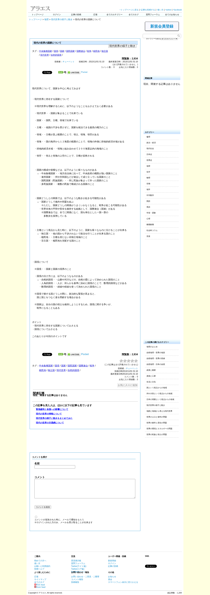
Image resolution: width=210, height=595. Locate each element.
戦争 (89, 51)
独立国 (104, 51)
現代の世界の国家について (47, 42)
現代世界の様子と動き (62, 19)
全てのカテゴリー (115, 14)
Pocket (84, 72)
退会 (110, 579)
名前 (37, 463)
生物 (148, 184)
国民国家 (70, 51)
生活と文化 (151, 382)
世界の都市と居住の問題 (157, 423)
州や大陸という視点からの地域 (159, 393)
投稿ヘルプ (39, 569)
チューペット (69, 61)
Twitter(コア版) (77, 569)
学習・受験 (151, 213)
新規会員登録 (161, 26)
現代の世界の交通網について (50, 422)
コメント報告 (77, 579)
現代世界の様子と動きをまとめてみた (54, 418)
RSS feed (40, 585)
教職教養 (150, 224)
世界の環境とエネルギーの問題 (159, 429)
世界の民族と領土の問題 (157, 434)
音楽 (148, 236)
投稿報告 (75, 582)
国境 (56, 51)
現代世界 (44, 55)
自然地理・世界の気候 (156, 358)
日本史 (149, 154)
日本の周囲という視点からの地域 (160, 399)
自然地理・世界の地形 (156, 353)
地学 (148, 189)
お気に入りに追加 (127, 385)
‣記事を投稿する (147, 10)
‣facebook (177, 10)
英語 (148, 207)
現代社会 (150, 148)
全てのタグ (134, 14)
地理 (46, 19)
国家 (62, 51)
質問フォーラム (153, 14)
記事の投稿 (76, 14)
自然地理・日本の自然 (156, 364)
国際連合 (81, 51)
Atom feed (40, 587)
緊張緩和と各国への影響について (52, 409)
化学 (148, 172)
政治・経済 (151, 143)
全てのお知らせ (172, 14)
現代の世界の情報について (49, 413)
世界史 (149, 160)
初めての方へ (40, 560)
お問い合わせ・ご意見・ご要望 (85, 576)
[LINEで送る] (73, 72)
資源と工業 (151, 376)
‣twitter (168, 10)
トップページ (38, 14)
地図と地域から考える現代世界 (159, 411)
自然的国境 (56, 55)
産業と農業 (151, 370)
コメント (39, 477)
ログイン (57, 14)
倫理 (148, 137)
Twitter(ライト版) (78, 566)
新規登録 (112, 560)
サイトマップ (40, 579)
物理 (148, 178)
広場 (95, 14)
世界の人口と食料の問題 (157, 417)
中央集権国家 (45, 51)
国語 (148, 201)
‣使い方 (160, 10)
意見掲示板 (76, 560)
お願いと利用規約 (42, 566)
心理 (148, 219)
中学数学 (150, 195)
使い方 (37, 563)
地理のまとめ (152, 347)
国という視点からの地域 (157, 388)
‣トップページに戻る (129, 10)
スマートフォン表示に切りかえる (123, 582)
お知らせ (112, 576)
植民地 (96, 51)
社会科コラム (152, 230)
